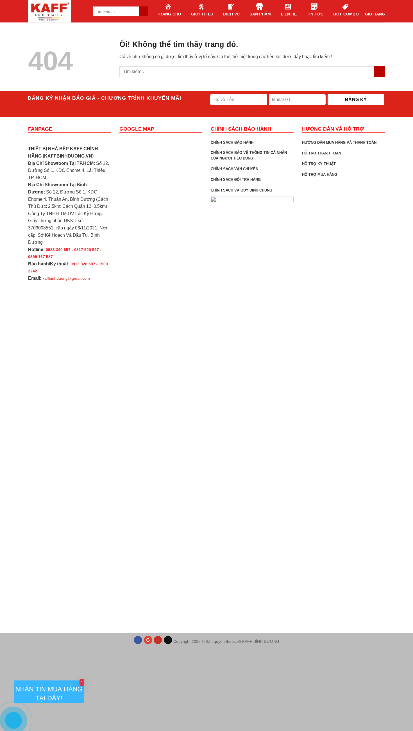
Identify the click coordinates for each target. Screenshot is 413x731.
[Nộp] (379, 71)
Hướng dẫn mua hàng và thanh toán (339, 142)
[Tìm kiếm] (143, 11)
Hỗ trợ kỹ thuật (319, 164)
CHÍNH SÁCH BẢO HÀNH (232, 142)
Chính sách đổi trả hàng (236, 179)
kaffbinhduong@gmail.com (66, 278)
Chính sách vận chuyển (234, 169)
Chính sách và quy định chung (241, 190)
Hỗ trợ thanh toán (321, 153)
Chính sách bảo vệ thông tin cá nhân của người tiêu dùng (249, 155)
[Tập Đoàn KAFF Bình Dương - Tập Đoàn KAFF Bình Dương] (56, 11)
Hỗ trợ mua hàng (319, 174)
